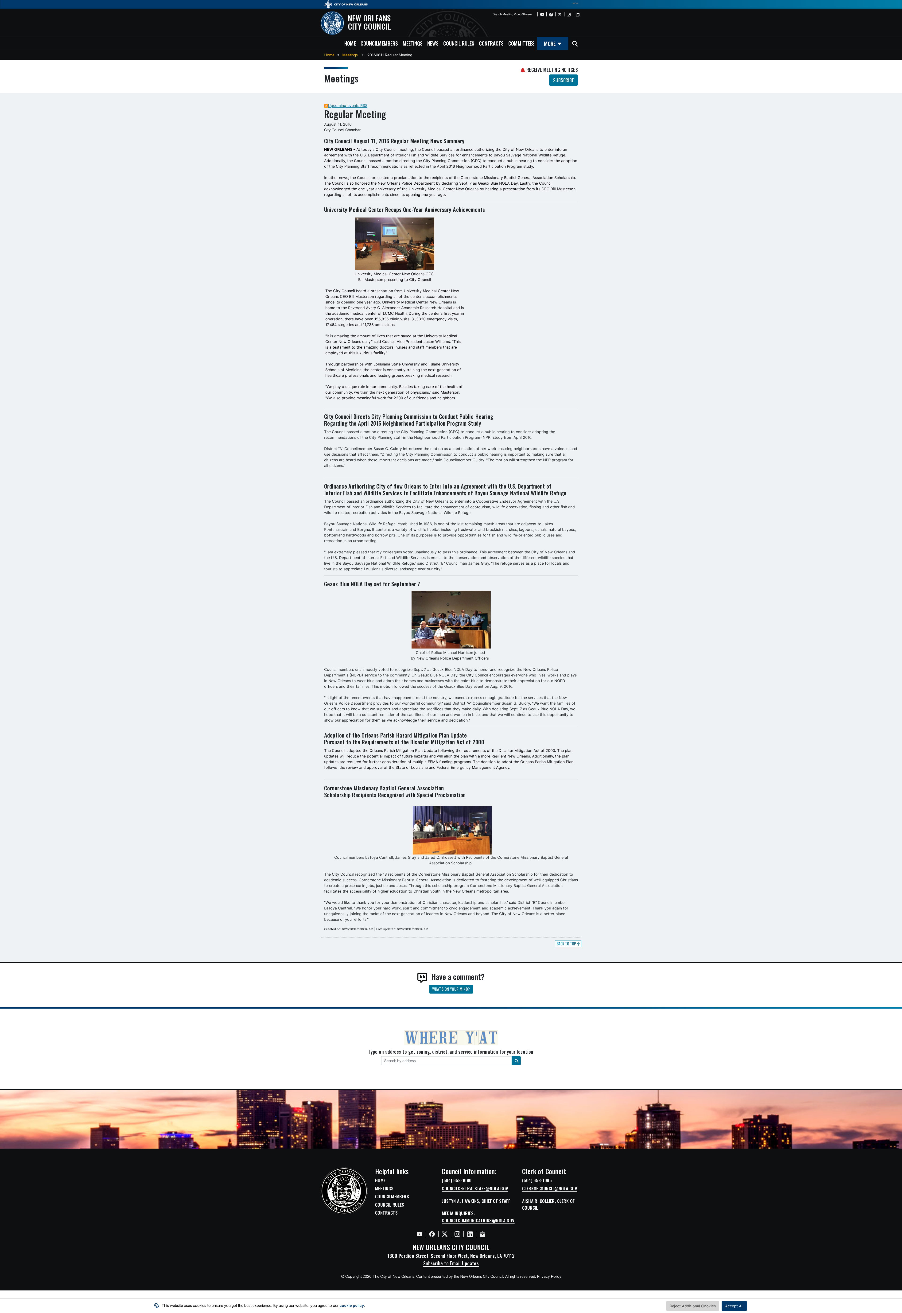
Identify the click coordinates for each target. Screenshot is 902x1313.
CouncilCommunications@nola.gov (478, 1220)
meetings (413, 43)
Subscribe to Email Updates (451, 1263)
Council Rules (389, 1204)
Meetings (350, 55)
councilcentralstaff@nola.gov (475, 1188)
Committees (521, 43)
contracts (491, 43)
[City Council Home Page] (344, 1190)
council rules (458, 43)
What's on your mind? (451, 989)
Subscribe (563, 80)
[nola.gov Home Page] (348, 4)
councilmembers (379, 43)
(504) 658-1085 (537, 1180)
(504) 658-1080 (456, 1180)
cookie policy (351, 1305)
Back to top (567, 944)
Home (329, 55)
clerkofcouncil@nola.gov (549, 1188)
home (350, 43)
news (433, 43)
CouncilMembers (392, 1196)
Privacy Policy (549, 1276)
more (550, 43)
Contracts (386, 1212)
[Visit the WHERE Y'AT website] (451, 1039)
